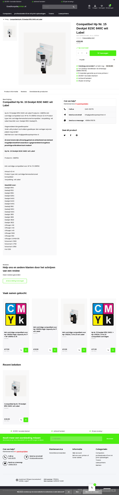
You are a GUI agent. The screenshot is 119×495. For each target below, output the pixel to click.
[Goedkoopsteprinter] (17, 7)
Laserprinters (63, 14)
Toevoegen (104, 53)
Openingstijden (82, 104)
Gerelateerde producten (38, 92)
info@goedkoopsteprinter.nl (95, 115)
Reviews (24, 92)
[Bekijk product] (26, 350)
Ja (68, 492)
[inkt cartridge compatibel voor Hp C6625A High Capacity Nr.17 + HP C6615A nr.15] (16, 314)
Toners (51, 14)
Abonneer (110, 439)
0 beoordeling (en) (88, 38)
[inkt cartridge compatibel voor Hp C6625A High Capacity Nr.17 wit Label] (45, 312)
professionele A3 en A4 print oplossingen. (30, 14)
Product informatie (11, 92)
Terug (6, 19)
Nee (77, 492)
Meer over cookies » (92, 492)
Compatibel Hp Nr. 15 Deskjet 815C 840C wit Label (26, 19)
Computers (7, 14)
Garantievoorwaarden (57, 453)
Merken (98, 465)
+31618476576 (90, 120)
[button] (115, 326)
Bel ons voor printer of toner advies (81, 456)
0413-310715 (89, 109)
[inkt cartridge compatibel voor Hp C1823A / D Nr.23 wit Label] (74, 314)
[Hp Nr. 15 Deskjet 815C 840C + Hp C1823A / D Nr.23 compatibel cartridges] (103, 314)
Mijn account (77, 453)
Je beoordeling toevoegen (15, 281)
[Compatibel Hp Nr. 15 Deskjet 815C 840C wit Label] (16, 386)
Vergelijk (82, 60)
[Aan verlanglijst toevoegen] (114, 60)
